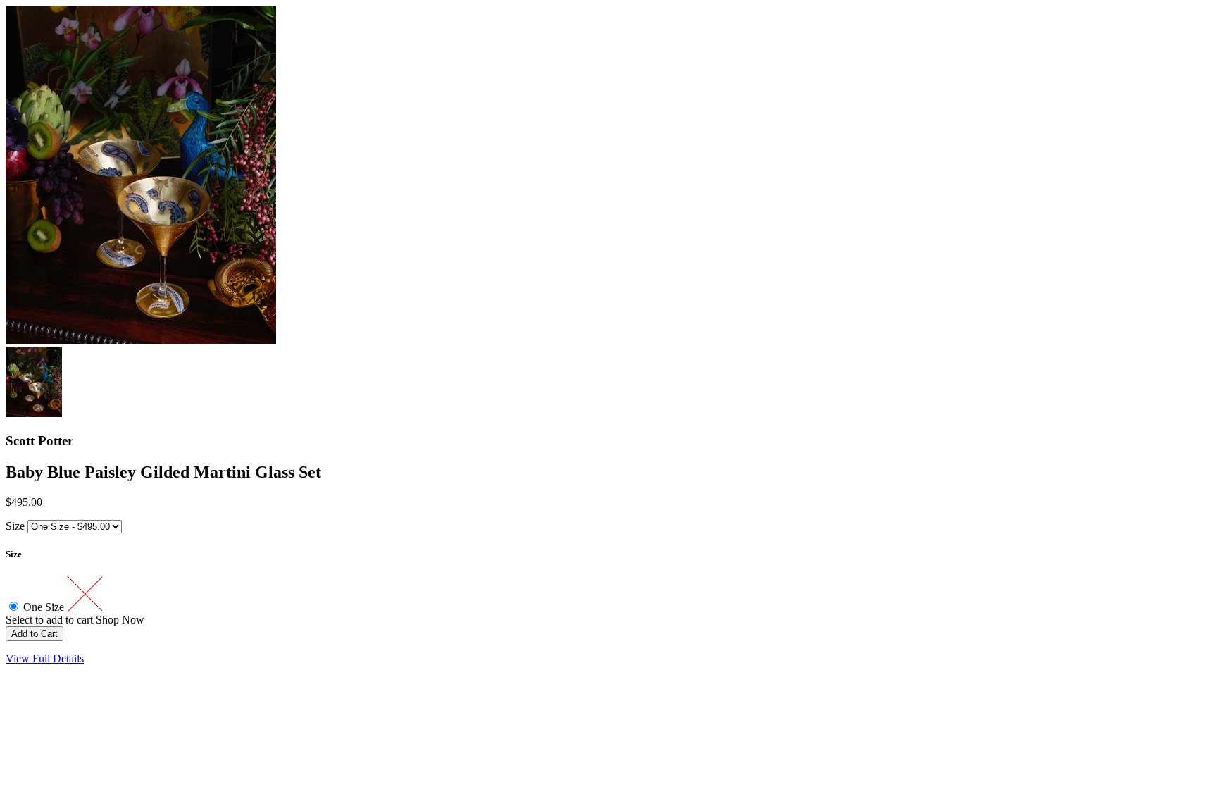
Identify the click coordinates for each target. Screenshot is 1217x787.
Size (15, 526)
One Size (45, 607)
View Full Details (45, 658)
